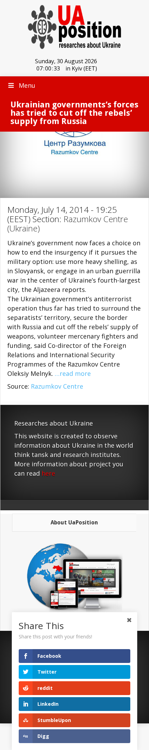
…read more (73, 373)
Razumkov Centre (57, 386)
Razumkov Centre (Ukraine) (67, 223)
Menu (27, 85)
